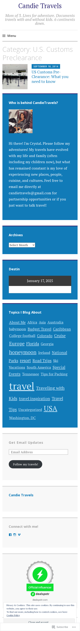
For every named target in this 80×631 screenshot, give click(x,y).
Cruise (60, 335)
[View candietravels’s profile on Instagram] (14, 534)
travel (21, 385)
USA (50, 408)
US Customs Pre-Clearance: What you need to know (50, 76)
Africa (32, 322)
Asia (42, 322)
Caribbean (62, 328)
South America (39, 367)
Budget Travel (39, 328)
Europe (17, 343)
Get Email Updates (26, 442)
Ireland (44, 352)
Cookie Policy (13, 615)
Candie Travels (40, 5)
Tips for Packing (54, 374)
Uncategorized (30, 409)
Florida (32, 343)
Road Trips (42, 360)
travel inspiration (34, 398)
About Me (17, 322)
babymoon (17, 329)
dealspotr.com (40, 599)
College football (22, 335)
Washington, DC (22, 417)
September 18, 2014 (45, 66)
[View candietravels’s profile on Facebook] (10, 534)
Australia (55, 322)
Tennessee (30, 374)
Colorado (44, 335)
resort (25, 360)
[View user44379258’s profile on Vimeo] (19, 534)
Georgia (47, 343)
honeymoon (22, 352)
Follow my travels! (25, 464)
